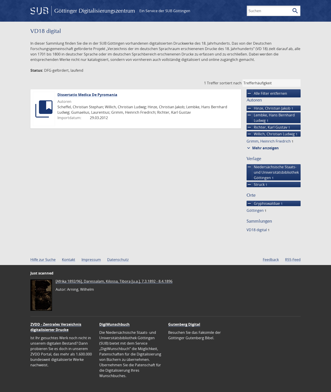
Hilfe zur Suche (43, 259)
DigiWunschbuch (114, 324)
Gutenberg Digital (184, 324)
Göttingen (256, 210)
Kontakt (68, 259)
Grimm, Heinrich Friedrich (270, 141)
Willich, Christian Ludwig (272, 134)
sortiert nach (231, 83)
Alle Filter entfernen (267, 93)
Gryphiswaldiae (265, 203)
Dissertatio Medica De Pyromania (87, 94)
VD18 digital (258, 229)
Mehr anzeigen (262, 148)
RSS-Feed (293, 259)
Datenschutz (118, 259)
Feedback (271, 259)
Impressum (91, 259)
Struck (257, 184)
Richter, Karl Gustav (268, 127)
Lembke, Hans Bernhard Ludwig (271, 117)
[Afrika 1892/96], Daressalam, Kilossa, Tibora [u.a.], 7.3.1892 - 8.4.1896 (114, 281)
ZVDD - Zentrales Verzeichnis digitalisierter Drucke (55, 327)
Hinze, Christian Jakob (270, 108)
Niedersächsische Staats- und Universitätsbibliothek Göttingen (273, 172)
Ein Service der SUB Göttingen (164, 10)
